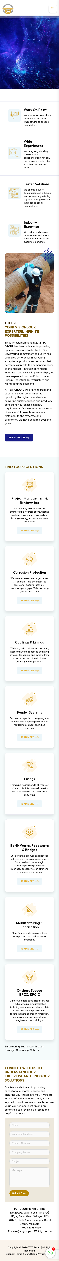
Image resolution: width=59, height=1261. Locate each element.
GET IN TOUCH (16, 437)
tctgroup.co (45, 1231)
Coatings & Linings (29, 642)
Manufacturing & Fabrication (29, 925)
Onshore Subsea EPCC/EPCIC (29, 992)
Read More (27, 530)
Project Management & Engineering (29, 500)
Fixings (29, 779)
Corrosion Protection (29, 572)
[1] (50, 1252)
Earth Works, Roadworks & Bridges (29, 847)
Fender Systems (29, 712)
